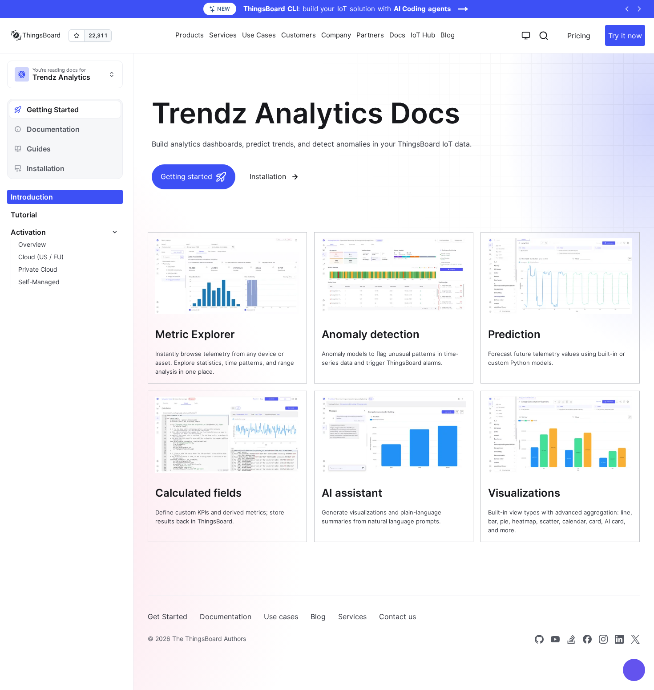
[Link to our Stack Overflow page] (571, 639)
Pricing (578, 35)
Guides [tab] (39, 148)
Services (352, 616)
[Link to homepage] (35, 35)
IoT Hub (423, 35)
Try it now (625, 35)
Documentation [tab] (53, 129)
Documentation (225, 616)
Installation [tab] (46, 168)
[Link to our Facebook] (587, 639)
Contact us (397, 616)
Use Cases (259, 35)
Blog (447, 35)
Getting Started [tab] (53, 109)
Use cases (281, 616)
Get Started (167, 616)
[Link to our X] (635, 639)
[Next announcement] (639, 9)
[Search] (544, 36)
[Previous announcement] (627, 9)
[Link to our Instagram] (603, 639)
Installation (268, 176)
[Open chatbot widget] (634, 670)
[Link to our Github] (539, 639)
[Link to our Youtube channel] (555, 639)
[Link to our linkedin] (619, 639)
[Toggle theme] (526, 36)
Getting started (186, 176)
